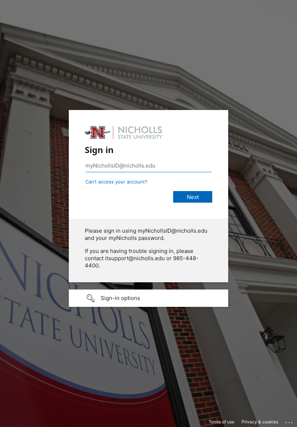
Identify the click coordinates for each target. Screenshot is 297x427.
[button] (148, 298)
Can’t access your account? (116, 182)
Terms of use (221, 421)
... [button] (289, 420)
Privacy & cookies (260, 421)
